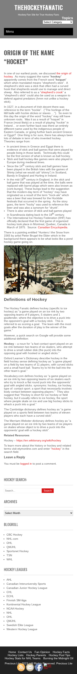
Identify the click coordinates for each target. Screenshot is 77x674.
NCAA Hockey (15, 608)
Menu (10, 31)
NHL (9, 612)
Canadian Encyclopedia (52, 227)
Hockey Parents (36, 655)
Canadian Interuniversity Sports (26, 583)
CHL (9, 592)
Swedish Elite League (20, 625)
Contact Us (25, 652)
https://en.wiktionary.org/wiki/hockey (38, 440)
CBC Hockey (14, 534)
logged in (26, 463)
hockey (56, 448)
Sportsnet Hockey (18, 551)
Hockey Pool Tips (59, 655)
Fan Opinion (42, 652)
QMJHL (11, 547)
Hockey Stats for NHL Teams (22, 658)
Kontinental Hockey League (24, 604)
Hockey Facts (61, 652)
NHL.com (12, 538)
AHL (9, 579)
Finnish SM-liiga (16, 600)
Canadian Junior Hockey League (27, 587)
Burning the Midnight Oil (58, 658)
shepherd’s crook (52, 92)
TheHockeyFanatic (38, 7)
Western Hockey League (22, 629)
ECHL (10, 596)
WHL (10, 559)
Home (12, 652)
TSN (9, 555)
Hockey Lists (15, 655)
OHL (9, 542)
